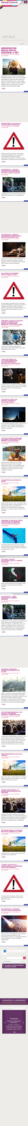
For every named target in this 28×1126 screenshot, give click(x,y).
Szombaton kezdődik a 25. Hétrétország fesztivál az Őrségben (11, 791)
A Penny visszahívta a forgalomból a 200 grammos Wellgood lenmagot (11, 866)
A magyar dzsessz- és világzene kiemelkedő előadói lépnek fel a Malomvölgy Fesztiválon (10, 361)
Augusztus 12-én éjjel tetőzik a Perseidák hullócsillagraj (9, 401)
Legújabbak (22, 43)
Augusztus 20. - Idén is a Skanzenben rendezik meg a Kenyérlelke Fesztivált (11, 236)
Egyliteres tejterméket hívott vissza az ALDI (10, 274)
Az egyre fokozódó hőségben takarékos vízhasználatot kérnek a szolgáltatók (11, 440)
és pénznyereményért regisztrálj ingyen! (14, 1001)
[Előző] (4, 1022)
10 (2, 953)
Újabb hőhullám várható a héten (11, 480)
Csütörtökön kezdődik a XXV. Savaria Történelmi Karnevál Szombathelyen (11, 714)
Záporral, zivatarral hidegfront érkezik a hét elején (10, 670)
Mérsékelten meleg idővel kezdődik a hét (10, 50)
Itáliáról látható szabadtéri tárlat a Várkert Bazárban (11, 561)
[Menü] (25, 2)
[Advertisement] (14, 21)
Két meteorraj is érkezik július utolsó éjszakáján (11, 909)
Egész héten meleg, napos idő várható (11, 754)
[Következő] (24, 1022)
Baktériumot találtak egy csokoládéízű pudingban (11, 124)
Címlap (23, 961)
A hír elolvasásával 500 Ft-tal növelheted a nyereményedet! (10, 55)
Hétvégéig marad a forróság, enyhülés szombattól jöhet (12, 831)
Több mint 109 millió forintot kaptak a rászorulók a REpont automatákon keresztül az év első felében (12, 322)
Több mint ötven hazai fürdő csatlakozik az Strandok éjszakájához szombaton (12, 522)
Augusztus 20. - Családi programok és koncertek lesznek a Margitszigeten (10, 171)
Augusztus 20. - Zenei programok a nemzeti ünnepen (9, 598)
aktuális (25, 91)
